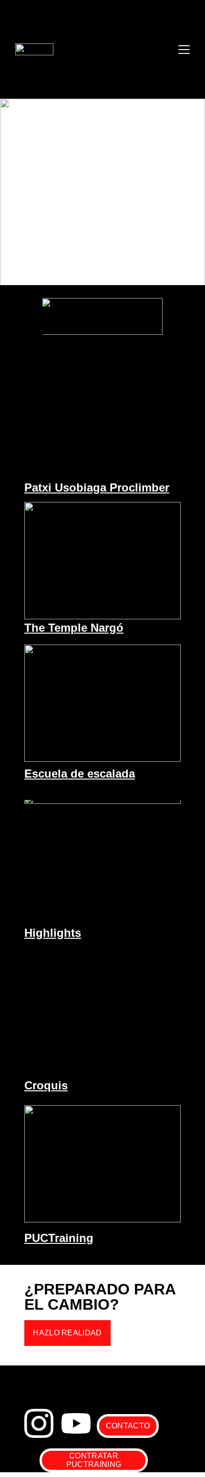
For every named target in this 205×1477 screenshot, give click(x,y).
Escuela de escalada (79, 773)
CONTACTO (128, 1426)
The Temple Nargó (73, 627)
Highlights (52, 932)
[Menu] (184, 49)
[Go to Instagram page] (38, 1423)
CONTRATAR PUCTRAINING (94, 1460)
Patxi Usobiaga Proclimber (96, 487)
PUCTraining (58, 1237)
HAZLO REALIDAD (67, 1333)
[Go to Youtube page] (76, 1423)
